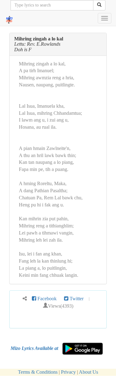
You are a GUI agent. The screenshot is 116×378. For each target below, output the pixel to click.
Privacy (68, 372)
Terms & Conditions (38, 372)
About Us (88, 372)
